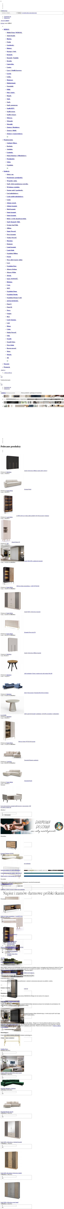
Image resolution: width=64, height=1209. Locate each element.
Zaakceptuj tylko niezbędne (7, 975)
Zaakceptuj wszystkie (29, 975)
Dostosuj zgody (18, 975)
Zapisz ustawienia (10, 1038)
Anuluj (2, 1038)
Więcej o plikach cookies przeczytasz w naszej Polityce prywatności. (17, 973)
